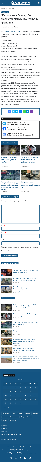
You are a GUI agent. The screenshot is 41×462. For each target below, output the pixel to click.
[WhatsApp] (24, 111)
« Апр (5, 407)
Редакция (4, 431)
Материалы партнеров (8, 439)
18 (25, 395)
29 (10, 403)
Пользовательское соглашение (11, 434)
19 (30, 395)
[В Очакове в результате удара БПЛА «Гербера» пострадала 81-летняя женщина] (10, 150)
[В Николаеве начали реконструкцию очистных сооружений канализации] (6, 281)
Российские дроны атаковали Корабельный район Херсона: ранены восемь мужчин (25, 289)
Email (3, 233)
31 (20, 403)
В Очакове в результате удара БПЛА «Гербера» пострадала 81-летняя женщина (24, 307)
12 (30, 391)
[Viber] (31, 111)
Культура (27, 413)
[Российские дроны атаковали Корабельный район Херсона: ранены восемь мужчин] (6, 289)
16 (15, 395)
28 (5, 403)
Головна (4, 428)
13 (35, 391)
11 (25, 391)
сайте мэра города (12, 31)
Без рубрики (5, 413)
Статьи (29, 417)
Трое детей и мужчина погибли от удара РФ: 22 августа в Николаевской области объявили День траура (9, 185)
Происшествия (14, 417)
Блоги (13, 413)
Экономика (13, 420)
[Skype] (16, 111)
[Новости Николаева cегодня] (20, 3)
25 (25, 399)
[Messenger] (20, 111)
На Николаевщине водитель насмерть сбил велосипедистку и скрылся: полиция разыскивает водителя (26, 358)
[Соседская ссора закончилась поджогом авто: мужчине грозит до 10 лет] (30, 175)
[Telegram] (27, 111)
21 (5, 399)
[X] (13, 111)
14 (5, 395)
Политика (5, 417)
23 (15, 399)
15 (10, 395)
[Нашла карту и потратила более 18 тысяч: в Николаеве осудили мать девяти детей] (6, 350)
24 (20, 399)
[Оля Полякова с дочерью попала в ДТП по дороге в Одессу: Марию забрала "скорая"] (6, 272)
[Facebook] (9, 111)
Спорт (23, 417)
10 (20, 391)
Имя (3, 226)
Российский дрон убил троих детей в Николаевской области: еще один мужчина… (24, 341)
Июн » (9, 407)
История (20, 413)
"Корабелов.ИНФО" (8, 450)
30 (15, 403)
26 (30, 399)
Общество (11, 8)
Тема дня (4, 420)
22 (10, 399)
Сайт (2, 240)
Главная (4, 8)
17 (20, 395)
